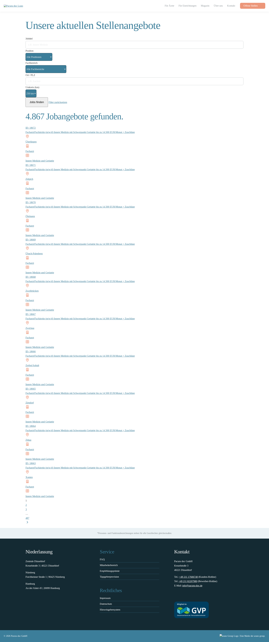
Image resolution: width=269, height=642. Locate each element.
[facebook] (175, 596)
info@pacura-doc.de (192, 585)
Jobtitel (29, 38)
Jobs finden (37, 102)
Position (29, 50)
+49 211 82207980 (188, 581)
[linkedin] (187, 596)
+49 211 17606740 (188, 577)
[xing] (193, 596)
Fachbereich (32, 63)
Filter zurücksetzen (58, 102)
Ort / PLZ (30, 75)
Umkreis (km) (32, 87)
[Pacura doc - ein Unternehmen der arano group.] (201, 636)
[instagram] (181, 596)
